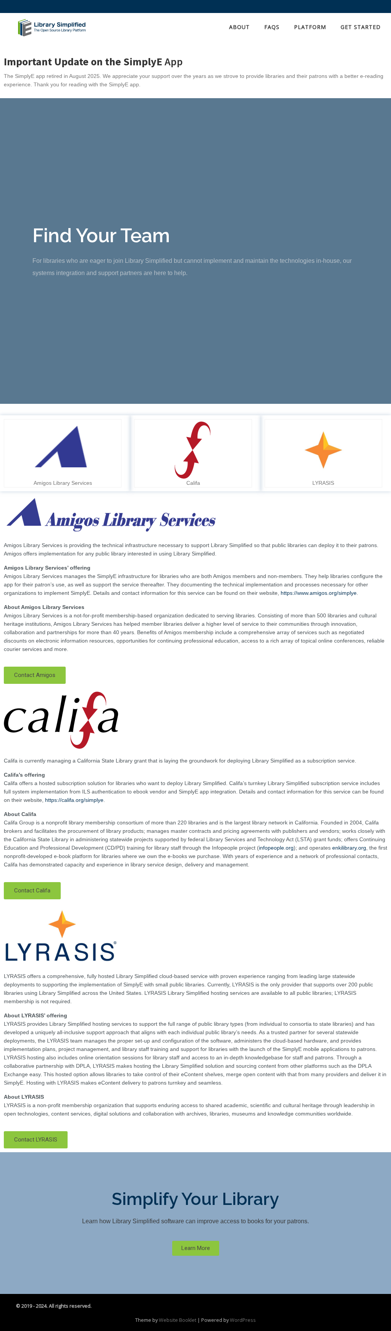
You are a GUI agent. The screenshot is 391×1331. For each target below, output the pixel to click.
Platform (310, 27)
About (239, 27)
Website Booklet (177, 1320)
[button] (35, 675)
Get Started (361, 27)
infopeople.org (276, 848)
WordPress (243, 1320)
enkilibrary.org (349, 848)
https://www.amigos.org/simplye (319, 593)
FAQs (272, 27)
